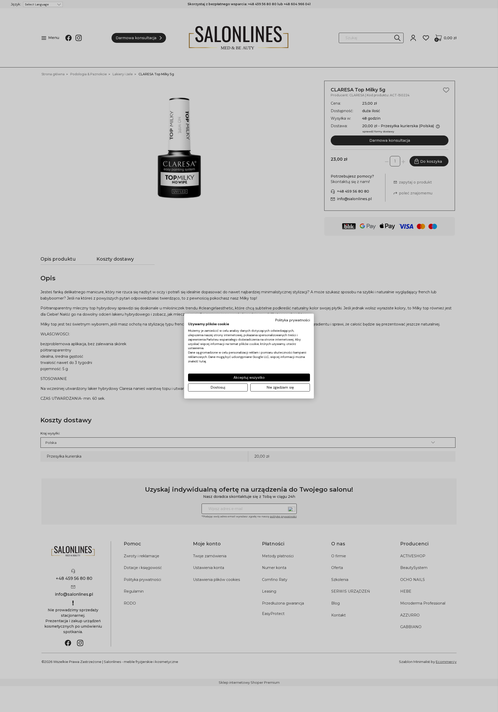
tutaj (202, 361)
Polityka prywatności (292, 320)
